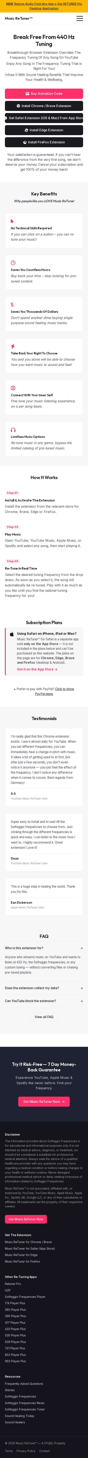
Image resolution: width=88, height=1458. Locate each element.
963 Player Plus (15, 1361)
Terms (9, 1451)
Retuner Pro (13, 1284)
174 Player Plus (15, 1303)
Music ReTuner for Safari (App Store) (30, 1248)
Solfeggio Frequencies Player (25, 1296)
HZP (8, 1290)
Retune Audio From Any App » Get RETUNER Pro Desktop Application (44, 6)
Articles (10, 1390)
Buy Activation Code (46, 93)
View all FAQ (44, 1017)
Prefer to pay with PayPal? (45, 691)
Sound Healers (15, 1422)
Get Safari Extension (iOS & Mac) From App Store (46, 118)
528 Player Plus (15, 1335)
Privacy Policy (26, 1451)
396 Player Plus (15, 1316)
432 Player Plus (15, 1329)
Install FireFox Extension (46, 142)
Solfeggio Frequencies (20, 1396)
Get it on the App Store (37, 669)
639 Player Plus (15, 1342)
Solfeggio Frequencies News (24, 1403)
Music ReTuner (18, 18)
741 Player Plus (15, 1348)
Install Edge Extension (46, 130)
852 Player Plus (15, 1354)
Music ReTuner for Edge (21, 1255)
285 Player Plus (15, 1309)
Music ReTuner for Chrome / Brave (28, 1242)
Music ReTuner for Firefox (22, 1261)
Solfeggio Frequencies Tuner (25, 1409)
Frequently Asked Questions (24, 1383)
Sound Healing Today (19, 1416)
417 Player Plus (15, 1322)
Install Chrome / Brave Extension (46, 106)
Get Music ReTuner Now (44, 1101)
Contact (44, 1451)
